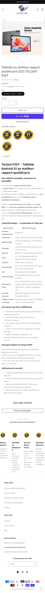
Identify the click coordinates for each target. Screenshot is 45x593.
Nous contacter (9, 525)
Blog (5, 530)
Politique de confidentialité (13, 503)
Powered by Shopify (29, 589)
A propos (7, 521)
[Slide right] (27, 62)
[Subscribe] (34, 564)
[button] (2, 9)
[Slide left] (18, 62)
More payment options (22, 121)
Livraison (7, 507)
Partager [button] (7, 156)
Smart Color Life (19, 589)
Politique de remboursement (14, 498)
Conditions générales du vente (14, 488)
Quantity (4, 98)
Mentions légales (10, 493)
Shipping (10, 86)
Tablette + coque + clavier (13, 94)
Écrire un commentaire (22, 411)
